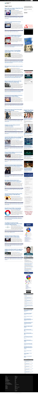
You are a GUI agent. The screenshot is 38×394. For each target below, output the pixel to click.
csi (18, 61)
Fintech (20, 0)
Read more (25, 311)
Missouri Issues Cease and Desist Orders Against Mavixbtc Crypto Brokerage (13, 110)
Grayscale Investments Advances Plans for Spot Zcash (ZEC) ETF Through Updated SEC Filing (28, 267)
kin (15, 31)
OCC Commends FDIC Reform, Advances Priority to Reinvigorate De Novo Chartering (28, 305)
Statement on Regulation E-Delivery (27, 350)
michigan (5, 77)
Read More (16, 14)
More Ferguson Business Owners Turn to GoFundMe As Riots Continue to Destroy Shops (13, 181)
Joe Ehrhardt (12, 91)
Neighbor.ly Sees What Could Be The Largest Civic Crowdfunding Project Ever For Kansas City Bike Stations (14, 250)
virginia (20, 77)
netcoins (9, 77)
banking (14, 61)
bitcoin (20, 17)
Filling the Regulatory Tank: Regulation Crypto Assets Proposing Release (28, 313)
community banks (16, 61)
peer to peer (11, 219)
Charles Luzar (18, 252)
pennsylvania (14, 77)
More (22, 0)
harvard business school (17, 218)
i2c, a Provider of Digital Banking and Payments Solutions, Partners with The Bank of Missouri (13, 36)
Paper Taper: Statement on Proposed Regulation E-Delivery (28, 353)
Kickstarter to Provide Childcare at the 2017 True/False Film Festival (12, 125)
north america (11, 77)
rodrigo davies (6, 259)
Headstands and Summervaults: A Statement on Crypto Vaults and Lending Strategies (28, 340)
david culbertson (20, 61)
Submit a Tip (16, 386)
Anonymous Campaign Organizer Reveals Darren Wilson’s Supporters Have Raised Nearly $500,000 (14, 165)
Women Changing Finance (17, 384)
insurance (12, 31)
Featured (5, 0)
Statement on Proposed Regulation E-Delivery (28, 356)
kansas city (21, 218)
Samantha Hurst (18, 97)
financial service (8, 91)
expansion (14, 105)
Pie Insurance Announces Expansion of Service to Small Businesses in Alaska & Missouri (13, 96)
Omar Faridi (17, 10)
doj (6, 18)
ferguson (15, 160)
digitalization (6, 91)
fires (16, 160)
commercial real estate (9, 218)
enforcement (6, 121)
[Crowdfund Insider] (8, 4)
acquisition (12, 61)
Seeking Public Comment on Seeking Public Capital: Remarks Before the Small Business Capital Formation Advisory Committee (28, 347)
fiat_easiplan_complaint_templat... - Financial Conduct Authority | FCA (28, 371)
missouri (7, 18)
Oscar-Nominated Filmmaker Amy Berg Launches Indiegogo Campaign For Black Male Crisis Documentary (13, 194)
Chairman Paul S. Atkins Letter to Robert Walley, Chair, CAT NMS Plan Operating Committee (28, 326)
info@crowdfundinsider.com (8, 382)
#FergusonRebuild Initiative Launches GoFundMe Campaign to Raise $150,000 (13, 153)
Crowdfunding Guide (16, 388)
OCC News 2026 (27, 298)
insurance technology (17, 105)
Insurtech (8, 31)
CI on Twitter (6, 385)
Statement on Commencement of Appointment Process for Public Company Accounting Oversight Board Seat (28, 319)
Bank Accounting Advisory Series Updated (28, 302)
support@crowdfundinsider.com (9, 383)
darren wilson (12, 160)
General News (8, 189)
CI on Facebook (6, 386)
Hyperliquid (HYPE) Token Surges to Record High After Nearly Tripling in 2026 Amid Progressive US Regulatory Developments (28, 264)
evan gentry (14, 218)
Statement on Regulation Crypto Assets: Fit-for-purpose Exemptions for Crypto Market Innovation (28, 310)
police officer (8, 176)
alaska (11, 105)
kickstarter (6, 133)
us (12, 62)
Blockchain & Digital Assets (16, 0)
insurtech (14, 31)
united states (11, 62)
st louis (9, 62)
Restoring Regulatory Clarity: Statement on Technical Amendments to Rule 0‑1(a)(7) (28, 337)
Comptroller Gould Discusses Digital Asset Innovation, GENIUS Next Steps (28, 297)
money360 (7, 219)
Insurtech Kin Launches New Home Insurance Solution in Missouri (13, 22)
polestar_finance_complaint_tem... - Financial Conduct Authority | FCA (28, 368)
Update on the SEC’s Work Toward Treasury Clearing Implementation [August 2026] (28, 330)
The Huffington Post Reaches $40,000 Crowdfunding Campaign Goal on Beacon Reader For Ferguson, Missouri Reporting (13, 223)
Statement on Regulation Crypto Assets (28, 316)
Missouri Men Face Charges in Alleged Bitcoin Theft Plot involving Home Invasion (14, 9)
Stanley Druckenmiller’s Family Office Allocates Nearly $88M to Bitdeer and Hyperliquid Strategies (27, 270)
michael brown (20, 160)
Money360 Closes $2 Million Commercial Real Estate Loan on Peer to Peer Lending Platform (13, 208)
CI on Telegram (6, 388)
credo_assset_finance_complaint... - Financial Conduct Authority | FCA (28, 360)
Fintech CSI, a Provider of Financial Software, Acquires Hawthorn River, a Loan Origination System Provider (13, 51)
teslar (17, 91)
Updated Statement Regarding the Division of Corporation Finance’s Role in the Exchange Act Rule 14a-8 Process (28, 323)
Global (13, 76)
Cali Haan (17, 111)
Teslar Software (19, 91)
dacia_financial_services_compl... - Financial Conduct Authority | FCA (28, 363)
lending (14, 91)
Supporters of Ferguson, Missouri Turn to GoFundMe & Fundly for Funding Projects (12, 236)
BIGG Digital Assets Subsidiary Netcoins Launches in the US (14, 67)
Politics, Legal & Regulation (15, 17)
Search (31, 0)
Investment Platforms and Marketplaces (16, 120)
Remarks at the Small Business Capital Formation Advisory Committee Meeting (28, 343)
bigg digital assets (17, 76)
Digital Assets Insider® (7, 379)
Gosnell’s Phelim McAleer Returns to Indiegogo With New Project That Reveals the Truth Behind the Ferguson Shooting (14, 138)
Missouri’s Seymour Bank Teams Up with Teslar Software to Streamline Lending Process (13, 81)
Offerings (11, 0)
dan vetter (12, 218)
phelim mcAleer (6, 148)
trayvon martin (8, 204)
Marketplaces (8, 0)
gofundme (18, 160)
